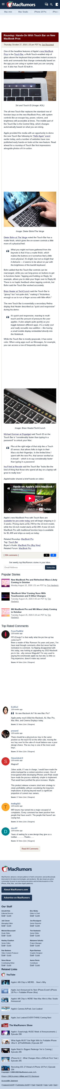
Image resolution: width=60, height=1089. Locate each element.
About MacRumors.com (16, 889)
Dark (55, 1085)
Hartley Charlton (7, 940)
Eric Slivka (34, 911)
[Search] (52, 4)
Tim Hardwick (53, 585)
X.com (9, 915)
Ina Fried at (13, 466)
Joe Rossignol (48, 45)
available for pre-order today (17, 521)
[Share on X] (47, 555)
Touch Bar (18, 54)
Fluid (33, 1085)
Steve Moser (6, 960)
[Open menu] (3, 4)
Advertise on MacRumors (17, 897)
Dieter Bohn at (15, 237)
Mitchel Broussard (8, 931)
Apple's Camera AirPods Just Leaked (26, 1009)
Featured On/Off (8, 1085)
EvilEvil (14, 707)
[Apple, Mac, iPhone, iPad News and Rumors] (21, 8)
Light (50, 1085)
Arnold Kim (5, 911)
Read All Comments (30, 849)
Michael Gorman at (17, 434)
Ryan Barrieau (35, 950)
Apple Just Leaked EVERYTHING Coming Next (31, 1018)
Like (25, 662)
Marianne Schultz (36, 940)
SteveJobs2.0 (17, 758)
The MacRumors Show (20, 1025)
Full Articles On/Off (22, 1085)
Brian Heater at (17, 291)
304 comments (11, 555)
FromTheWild (17, 631)
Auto (46, 1085)
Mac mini (8, 12)
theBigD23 (15, 804)
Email (3, 915)
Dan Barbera (6, 950)
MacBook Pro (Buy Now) (29, 545)
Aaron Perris (34, 960)
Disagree (31, 662)
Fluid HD (39, 1085)
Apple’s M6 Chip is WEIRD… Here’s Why (28, 982)
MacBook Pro (27, 539)
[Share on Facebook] (53, 555)
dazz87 (14, 828)
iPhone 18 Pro (40, 12)
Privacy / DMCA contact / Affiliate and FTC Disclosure (20, 1076)
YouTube (10, 974)
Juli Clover (5, 921)
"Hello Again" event (41, 136)
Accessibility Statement (9, 1081)
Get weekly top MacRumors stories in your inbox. (30, 562)
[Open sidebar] (57, 5)
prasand (14, 731)
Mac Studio (23, 12)
